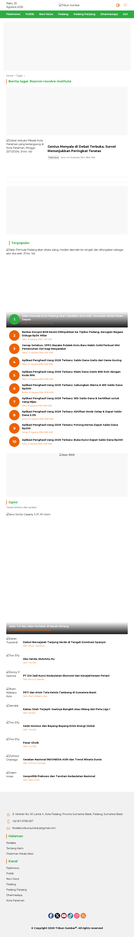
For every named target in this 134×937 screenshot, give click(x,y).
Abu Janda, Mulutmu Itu (39, 659)
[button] (118, 5)
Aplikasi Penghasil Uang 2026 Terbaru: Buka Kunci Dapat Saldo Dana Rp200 (72, 439)
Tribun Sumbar (65, 928)
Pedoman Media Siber (20, 853)
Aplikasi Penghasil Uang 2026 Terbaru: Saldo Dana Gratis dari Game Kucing (71, 360)
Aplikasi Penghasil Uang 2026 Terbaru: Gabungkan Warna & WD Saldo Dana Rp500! (72, 386)
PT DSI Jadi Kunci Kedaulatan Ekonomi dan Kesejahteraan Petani (66, 675)
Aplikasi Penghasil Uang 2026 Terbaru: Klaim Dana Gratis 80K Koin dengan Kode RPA (71, 373)
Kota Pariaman (15, 900)
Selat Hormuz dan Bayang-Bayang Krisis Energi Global (59, 726)
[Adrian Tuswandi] (13, 644)
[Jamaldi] (13, 711)
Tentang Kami (14, 848)
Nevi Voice (12, 878)
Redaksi (11, 842)
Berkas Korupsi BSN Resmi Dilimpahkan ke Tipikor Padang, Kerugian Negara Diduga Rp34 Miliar (72, 333)
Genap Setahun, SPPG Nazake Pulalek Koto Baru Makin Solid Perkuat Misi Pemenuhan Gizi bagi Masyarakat (71, 347)
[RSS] (83, 915)
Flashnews (54, 157)
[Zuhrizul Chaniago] (13, 761)
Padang (11, 884)
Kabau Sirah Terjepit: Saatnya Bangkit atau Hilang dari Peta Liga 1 (66, 709)
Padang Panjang (16, 889)
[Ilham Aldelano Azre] (13, 694)
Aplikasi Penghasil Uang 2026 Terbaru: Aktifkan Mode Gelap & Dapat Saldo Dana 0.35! (72, 413)
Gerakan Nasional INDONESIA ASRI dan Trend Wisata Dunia (62, 759)
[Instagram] (77, 915)
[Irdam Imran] (13, 778)
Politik (10, 873)
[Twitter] (57, 915)
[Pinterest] (64, 915)
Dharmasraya (14, 895)
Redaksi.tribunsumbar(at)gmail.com (34, 828)
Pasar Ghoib (31, 742)
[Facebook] (51, 915)
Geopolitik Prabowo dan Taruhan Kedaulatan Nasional (59, 776)
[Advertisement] (67, 46)
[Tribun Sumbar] (69, 5)
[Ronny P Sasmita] (13, 677)
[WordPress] (70, 915)
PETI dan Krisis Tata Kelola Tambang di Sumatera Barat (59, 692)
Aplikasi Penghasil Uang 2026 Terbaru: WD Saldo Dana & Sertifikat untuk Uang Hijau (70, 400)
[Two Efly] (13, 661)
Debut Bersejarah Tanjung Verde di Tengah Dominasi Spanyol (64, 642)
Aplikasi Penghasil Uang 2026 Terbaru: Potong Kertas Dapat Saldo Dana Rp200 (70, 426)
